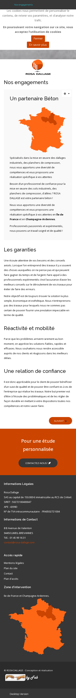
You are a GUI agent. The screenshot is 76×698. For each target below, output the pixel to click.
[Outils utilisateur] (66, 93)
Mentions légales (14, 563)
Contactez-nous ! (36, 463)
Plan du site (11, 568)
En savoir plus (38, 44)
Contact (8, 573)
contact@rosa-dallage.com (19, 542)
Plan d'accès (11, 578)
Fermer (38, 38)
